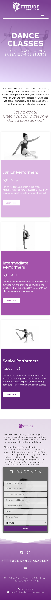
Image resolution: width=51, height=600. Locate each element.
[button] (42, 15)
